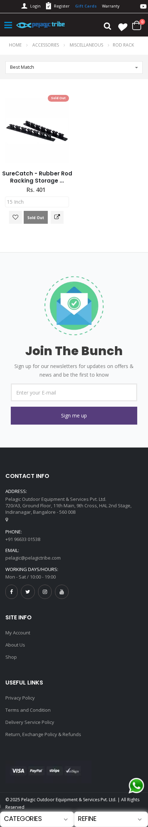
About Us (15, 645)
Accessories (46, 45)
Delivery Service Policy (29, 722)
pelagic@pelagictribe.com (33, 558)
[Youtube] (62, 591)
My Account (17, 632)
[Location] (6, 519)
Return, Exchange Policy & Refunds (43, 734)
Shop (11, 657)
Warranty (111, 6)
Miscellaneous (87, 45)
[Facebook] (11, 591)
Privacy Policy (20, 698)
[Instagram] (45, 591)
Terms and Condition (28, 710)
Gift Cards (86, 6)
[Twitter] (28, 591)
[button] (74, 416)
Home (15, 45)
